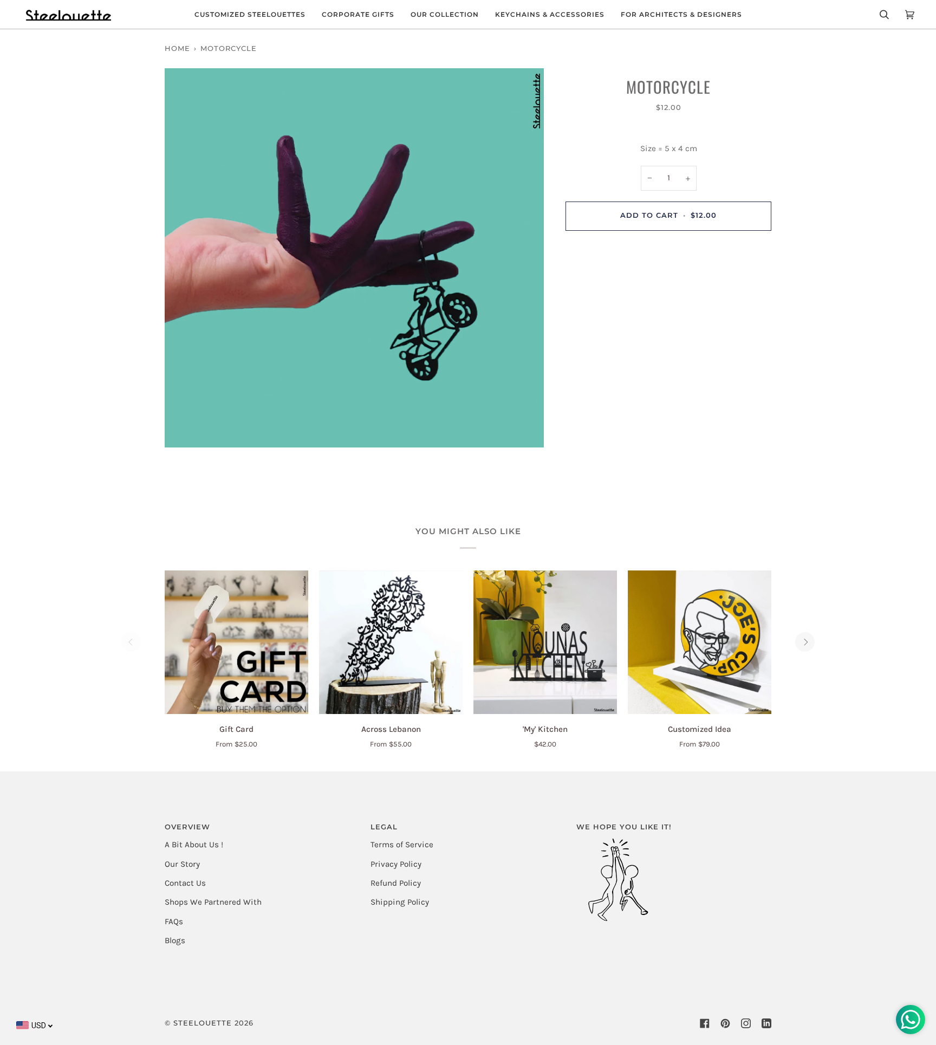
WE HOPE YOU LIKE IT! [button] (624, 827)
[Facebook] (705, 1023)
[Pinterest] (725, 1023)
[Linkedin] (766, 1023)
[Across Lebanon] (391, 642)
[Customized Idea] (699, 642)
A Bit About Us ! (194, 844)
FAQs (174, 921)
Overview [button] (187, 827)
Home (177, 48)
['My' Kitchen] (545, 642)
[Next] (805, 642)
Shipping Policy (399, 902)
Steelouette (202, 1023)
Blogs (175, 940)
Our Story (182, 864)
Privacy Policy (395, 864)
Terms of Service (401, 844)
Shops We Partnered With (213, 902)
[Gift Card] (236, 642)
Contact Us (185, 883)
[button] (250, 14)
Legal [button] (384, 827)
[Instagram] (746, 1023)
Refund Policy (395, 883)
